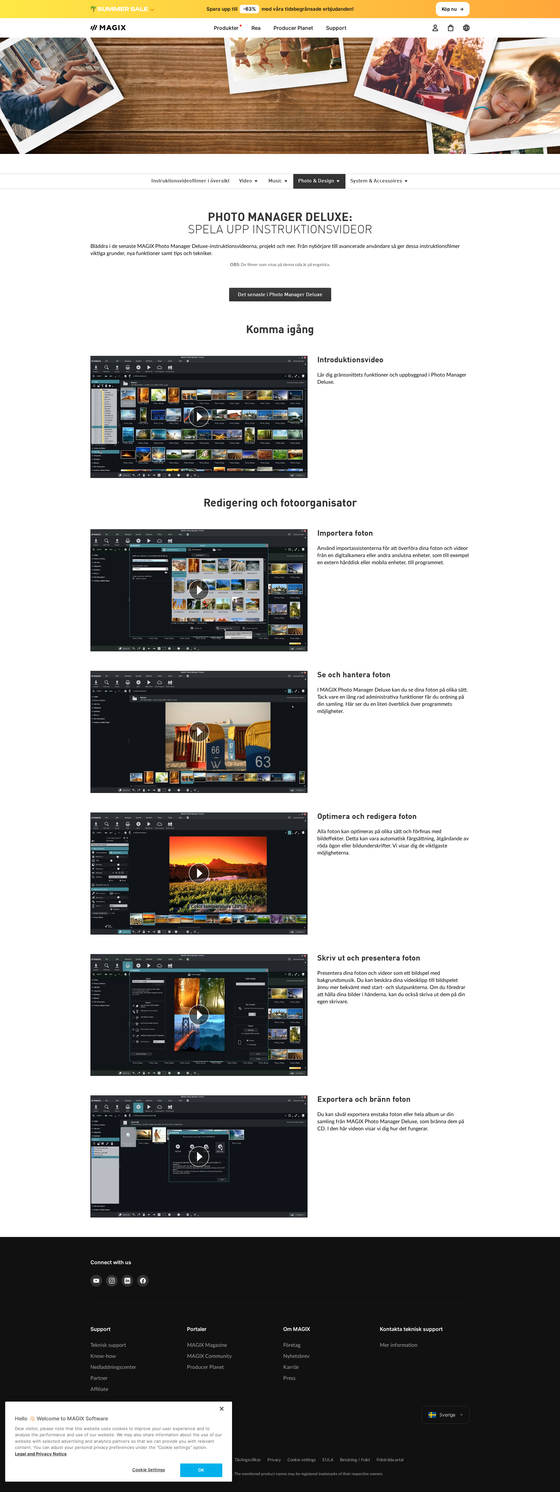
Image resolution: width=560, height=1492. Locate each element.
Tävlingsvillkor (248, 1460)
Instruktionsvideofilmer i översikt (190, 181)
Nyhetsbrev (296, 1356)
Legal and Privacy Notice (41, 1453)
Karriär (291, 1367)
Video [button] (246, 181)
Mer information (398, 1345)
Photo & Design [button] (316, 181)
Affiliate (99, 1389)
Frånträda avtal (390, 1460)
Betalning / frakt (355, 1460)
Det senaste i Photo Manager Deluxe (280, 294)
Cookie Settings (148, 1469)
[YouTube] (96, 1281)
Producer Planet (205, 1367)
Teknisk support (108, 1345)
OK (201, 1470)
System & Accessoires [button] (376, 181)
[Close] (222, 1409)
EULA (327, 1460)
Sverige (447, 1414)
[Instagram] (112, 1281)
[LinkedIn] (127, 1281)
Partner (99, 1378)
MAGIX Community (209, 1356)
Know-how (103, 1356)
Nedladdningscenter (113, 1367)
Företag (291, 1345)
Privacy (274, 1460)
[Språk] (466, 27)
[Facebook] (143, 1281)
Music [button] (275, 181)
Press (289, 1378)
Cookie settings (301, 1460)
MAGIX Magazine (207, 1345)
